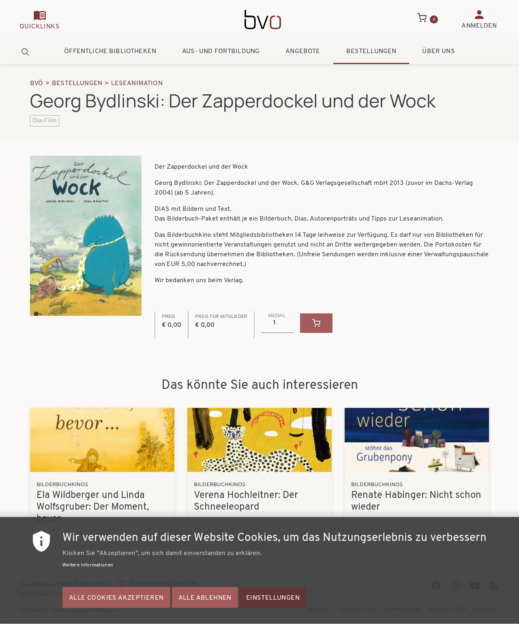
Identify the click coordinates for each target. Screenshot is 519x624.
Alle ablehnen (205, 598)
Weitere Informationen (87, 565)
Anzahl (277, 316)
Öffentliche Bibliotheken (110, 51)
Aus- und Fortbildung (221, 51)
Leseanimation (137, 83)
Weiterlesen (102, 477)
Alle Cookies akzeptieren (116, 598)
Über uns (438, 51)
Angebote (302, 51)
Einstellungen (273, 598)
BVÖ (36, 83)
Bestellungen (371, 51)
